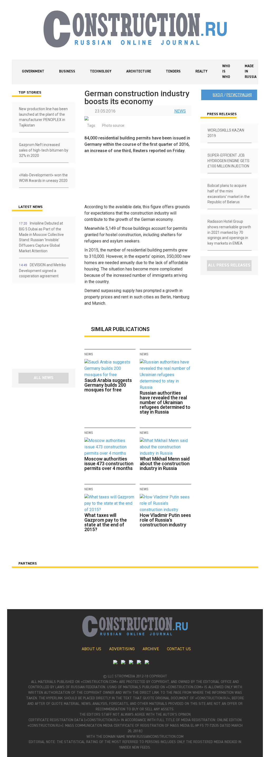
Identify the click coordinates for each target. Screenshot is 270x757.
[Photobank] (115, 662)
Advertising (122, 649)
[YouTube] (123, 662)
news (180, 111)
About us (91, 649)
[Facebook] (147, 662)
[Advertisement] (43, 327)
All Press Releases (229, 265)
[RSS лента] (139, 662)
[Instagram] (131, 662)
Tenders (173, 71)
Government (33, 71)
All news (44, 378)
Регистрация (239, 95)
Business (67, 71)
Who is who (226, 72)
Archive (151, 649)
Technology (101, 71)
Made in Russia (251, 72)
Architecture (138, 71)
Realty (201, 71)
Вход (218, 95)
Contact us (179, 649)
